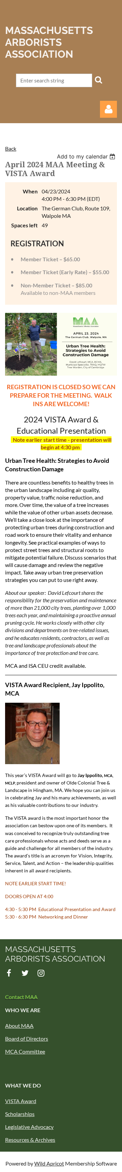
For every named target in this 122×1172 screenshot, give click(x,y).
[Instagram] (41, 973)
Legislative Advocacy (29, 1126)
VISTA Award (20, 1101)
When (30, 191)
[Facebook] (9, 973)
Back (10, 148)
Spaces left (24, 225)
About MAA (19, 1025)
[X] (25, 973)
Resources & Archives (30, 1139)
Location (27, 208)
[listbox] (87, 156)
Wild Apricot (49, 1163)
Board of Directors (26, 1038)
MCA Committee (25, 1051)
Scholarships (20, 1114)
